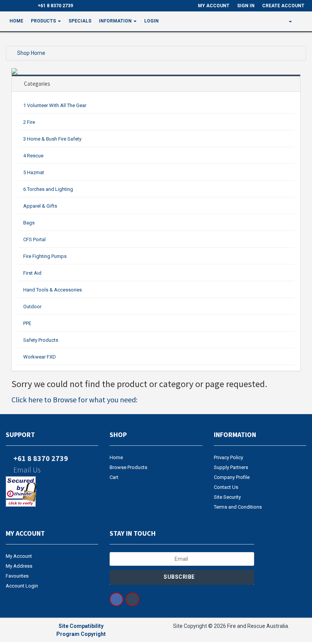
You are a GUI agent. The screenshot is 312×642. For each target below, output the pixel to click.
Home (16, 21)
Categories (37, 83)
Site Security (227, 497)
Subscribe (180, 577)
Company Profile (232, 477)
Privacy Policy (228, 457)
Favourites (17, 576)
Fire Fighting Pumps (45, 256)
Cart (114, 477)
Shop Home (31, 53)
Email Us (26, 469)
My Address (19, 566)
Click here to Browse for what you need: (74, 399)
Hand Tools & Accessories (52, 290)
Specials (79, 21)
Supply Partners (231, 467)
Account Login (22, 586)
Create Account (283, 5)
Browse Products (128, 467)
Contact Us (226, 487)
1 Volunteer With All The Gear (54, 105)
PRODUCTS (44, 21)
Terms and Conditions (238, 507)
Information (116, 21)
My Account (19, 556)
